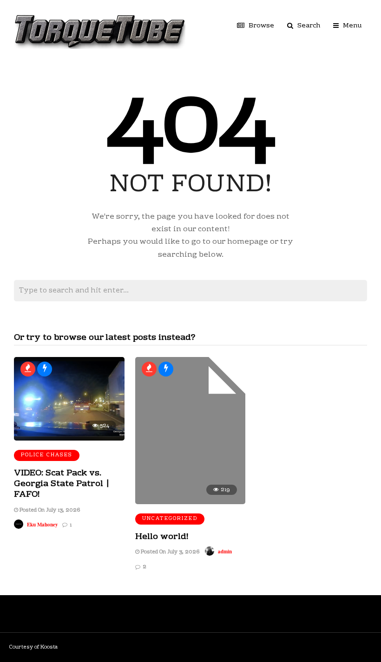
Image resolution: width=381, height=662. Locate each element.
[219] (190, 502)
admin (225, 551)
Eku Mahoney (42, 524)
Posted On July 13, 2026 (49, 510)
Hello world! (162, 537)
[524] (69, 439)
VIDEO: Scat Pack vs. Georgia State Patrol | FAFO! (62, 484)
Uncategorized (169, 518)
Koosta (49, 647)
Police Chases (46, 455)
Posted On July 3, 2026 (169, 552)
